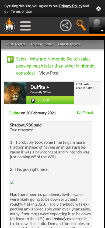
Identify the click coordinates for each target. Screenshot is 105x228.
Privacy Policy (70, 6)
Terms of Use (21, 11)
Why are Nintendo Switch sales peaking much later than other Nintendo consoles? (55, 66)
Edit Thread (85, 112)
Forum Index (42, 44)
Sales (21, 59)
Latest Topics (69, 44)
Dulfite (37, 87)
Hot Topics (16, 44)
